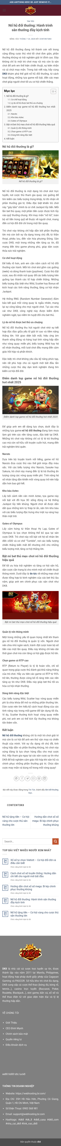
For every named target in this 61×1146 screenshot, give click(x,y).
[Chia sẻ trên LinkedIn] (44, 778)
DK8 (4, 968)
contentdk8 (45, 39)
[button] (4, 10)
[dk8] (30, 10)
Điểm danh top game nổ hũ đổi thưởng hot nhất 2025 (30, 108)
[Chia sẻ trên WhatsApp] (16, 778)
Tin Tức (30, 21)
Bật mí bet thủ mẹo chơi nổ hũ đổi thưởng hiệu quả (30, 124)
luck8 (22, 1074)
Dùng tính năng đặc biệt (21, 135)
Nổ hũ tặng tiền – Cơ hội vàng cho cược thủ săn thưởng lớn (15, 820)
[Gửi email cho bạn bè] (33, 778)
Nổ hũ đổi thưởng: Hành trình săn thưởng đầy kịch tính (33, 901)
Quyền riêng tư (14, 1039)
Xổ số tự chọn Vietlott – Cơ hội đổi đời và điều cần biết (33, 862)
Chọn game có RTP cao (21, 131)
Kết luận (10, 138)
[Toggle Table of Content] (51, 91)
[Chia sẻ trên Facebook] (22, 778)
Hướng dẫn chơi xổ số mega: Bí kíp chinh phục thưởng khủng (45, 820)
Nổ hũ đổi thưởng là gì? (17, 96)
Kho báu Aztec (17, 117)
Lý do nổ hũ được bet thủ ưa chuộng (27, 103)
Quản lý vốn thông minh (21, 128)
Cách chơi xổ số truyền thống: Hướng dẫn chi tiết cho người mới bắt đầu (33, 875)
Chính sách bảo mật (17, 1033)
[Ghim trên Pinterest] (39, 778)
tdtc (17, 1074)
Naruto (14, 114)
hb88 (11, 1074)
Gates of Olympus (19, 121)
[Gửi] (55, 841)
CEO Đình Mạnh (14, 1028)
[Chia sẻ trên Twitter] (27, 778)
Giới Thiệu (11, 1022)
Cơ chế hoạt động (19, 99)
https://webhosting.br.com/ (31, 1093)
